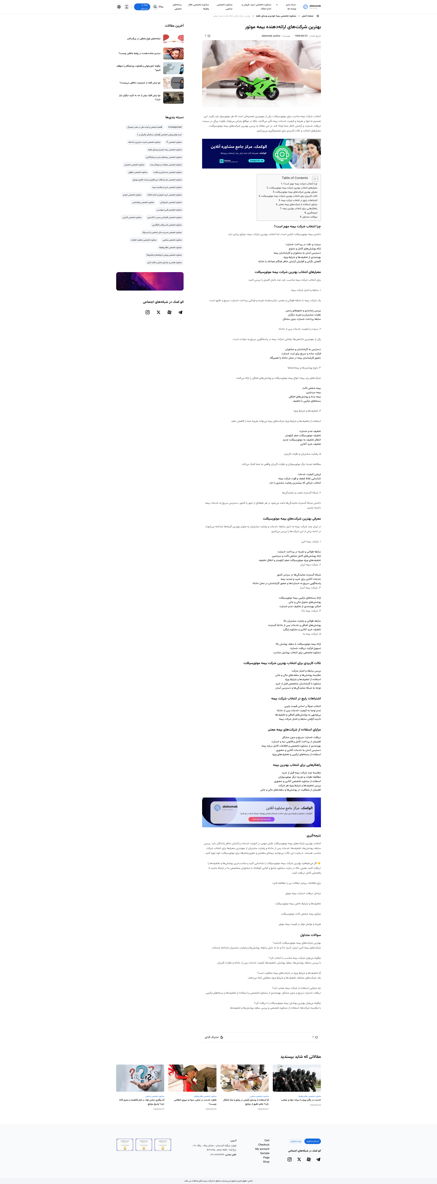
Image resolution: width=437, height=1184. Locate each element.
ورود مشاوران (296, 1141)
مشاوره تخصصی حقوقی (137, 172)
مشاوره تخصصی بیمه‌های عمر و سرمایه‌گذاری (164, 157)
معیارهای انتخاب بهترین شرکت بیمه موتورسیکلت (293, 188)
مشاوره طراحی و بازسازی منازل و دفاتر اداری (164, 262)
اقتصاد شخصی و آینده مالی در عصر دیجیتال (144, 127)
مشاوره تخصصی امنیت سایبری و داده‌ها (144, 142)
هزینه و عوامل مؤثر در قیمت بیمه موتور (300, 924)
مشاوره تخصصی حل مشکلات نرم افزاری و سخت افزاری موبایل (157, 179)
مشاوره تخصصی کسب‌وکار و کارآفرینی (167, 224)
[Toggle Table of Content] (313, 179)
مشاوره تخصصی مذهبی (224, 7)
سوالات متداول (309, 217)
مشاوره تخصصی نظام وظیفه (198, 7)
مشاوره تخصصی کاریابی (131, 217)
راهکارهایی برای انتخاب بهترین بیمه (300, 209)
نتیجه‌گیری (312, 213)
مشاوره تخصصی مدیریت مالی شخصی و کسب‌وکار (162, 232)
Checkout (263, 1145)
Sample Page (264, 1155)
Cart (266, 1141)
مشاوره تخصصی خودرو (132, 194)
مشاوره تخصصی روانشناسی (143, 202)
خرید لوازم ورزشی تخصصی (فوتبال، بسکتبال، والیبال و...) (159, 134)
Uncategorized (175, 127)
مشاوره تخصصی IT (174, 142)
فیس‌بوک (221, 1014)
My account (262, 1149)
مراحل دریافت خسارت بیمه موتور (303, 893)
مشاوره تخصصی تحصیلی (134, 164)
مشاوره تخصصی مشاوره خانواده (143, 240)
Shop (266, 1162)
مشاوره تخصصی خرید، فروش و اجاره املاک (256, 7)
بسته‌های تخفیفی (177, 7)
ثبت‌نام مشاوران (312, 1141)
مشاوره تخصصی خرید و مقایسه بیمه (167, 187)
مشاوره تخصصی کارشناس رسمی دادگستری (164, 217)
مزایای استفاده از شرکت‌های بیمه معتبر (298, 204)
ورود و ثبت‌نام (144, 6)
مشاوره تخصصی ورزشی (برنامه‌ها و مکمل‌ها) (164, 255)
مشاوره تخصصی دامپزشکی (171, 202)
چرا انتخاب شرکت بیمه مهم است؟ (300, 184)
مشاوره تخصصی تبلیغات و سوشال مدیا (166, 164)
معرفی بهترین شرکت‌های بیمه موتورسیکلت (296, 192)
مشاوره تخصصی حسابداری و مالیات (167, 172)
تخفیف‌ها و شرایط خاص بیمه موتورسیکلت (298, 904)
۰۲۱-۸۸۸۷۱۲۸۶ (217, 1155)
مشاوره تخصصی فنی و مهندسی (169, 209)
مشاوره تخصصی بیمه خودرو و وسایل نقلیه (276, 16)
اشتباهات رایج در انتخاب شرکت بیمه (299, 200)
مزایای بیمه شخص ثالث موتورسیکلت (301, 914)
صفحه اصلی (307, 16)
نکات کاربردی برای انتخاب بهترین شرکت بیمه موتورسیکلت (289, 196)
